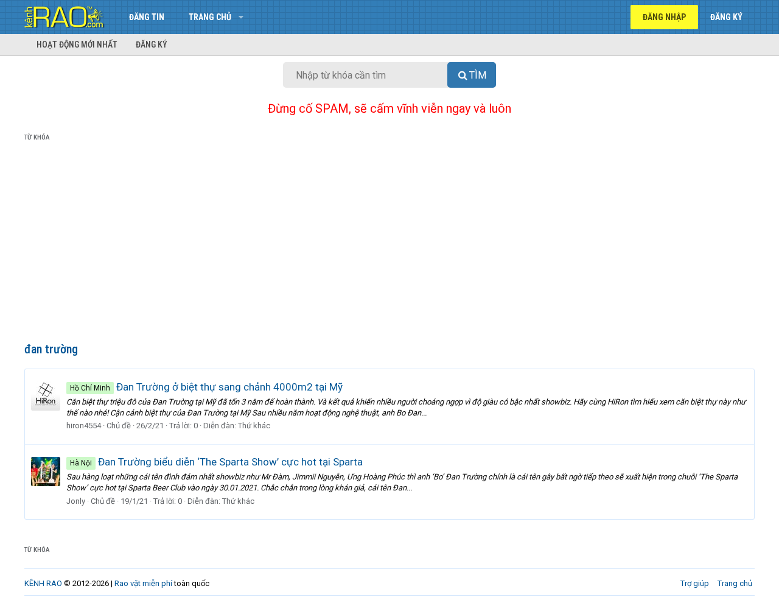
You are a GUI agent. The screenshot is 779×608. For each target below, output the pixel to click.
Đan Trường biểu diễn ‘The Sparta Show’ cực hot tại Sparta (216, 462)
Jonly (75, 501)
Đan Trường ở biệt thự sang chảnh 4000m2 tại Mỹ (206, 387)
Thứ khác (254, 425)
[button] (240, 17)
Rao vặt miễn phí (143, 583)
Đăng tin (146, 17)
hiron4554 (83, 425)
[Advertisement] (389, 244)
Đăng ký (151, 44)
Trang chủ (210, 17)
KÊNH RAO (43, 583)
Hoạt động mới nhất (77, 44)
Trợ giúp (694, 583)
